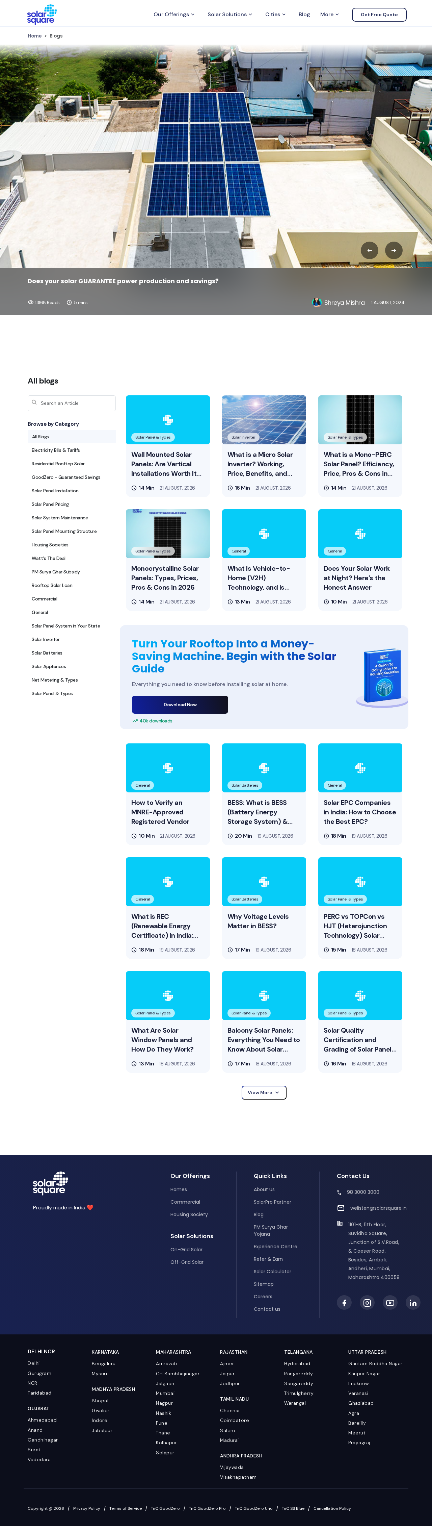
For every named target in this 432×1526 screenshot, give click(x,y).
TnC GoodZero (165, 1508)
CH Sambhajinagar (177, 1374)
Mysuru (100, 1374)
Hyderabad (297, 1363)
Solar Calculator (272, 1271)
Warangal (295, 1403)
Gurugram (39, 1373)
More (330, 14)
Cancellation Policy (332, 1508)
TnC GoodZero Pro (207, 1508)
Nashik (163, 1413)
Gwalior (101, 1410)
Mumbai (165, 1393)
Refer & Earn (268, 1259)
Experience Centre (275, 1246)
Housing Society (189, 1214)
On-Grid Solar (186, 1249)
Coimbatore (234, 1420)
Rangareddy (298, 1374)
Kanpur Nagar (364, 1374)
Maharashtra (173, 1352)
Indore (99, 1420)
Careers (263, 1296)
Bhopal (100, 1401)
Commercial (185, 1202)
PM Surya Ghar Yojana (271, 1230)
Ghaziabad (361, 1403)
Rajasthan (234, 1352)
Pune (161, 1423)
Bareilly (357, 1423)
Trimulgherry (299, 1393)
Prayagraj (359, 1442)
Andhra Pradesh (241, 1456)
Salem (227, 1430)
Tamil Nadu (234, 1399)
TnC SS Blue (293, 1508)
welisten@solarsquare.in (378, 1208)
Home (35, 35)
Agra (353, 1413)
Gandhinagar (43, 1440)
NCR (32, 1383)
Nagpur (164, 1403)
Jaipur (227, 1374)
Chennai (230, 1410)
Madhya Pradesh (113, 1389)
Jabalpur (102, 1430)
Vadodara (39, 1459)
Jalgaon (165, 1383)
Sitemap (264, 1284)
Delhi (34, 1363)
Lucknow (358, 1383)
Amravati (166, 1363)
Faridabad (40, 1393)
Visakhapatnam (238, 1477)
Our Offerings (175, 14)
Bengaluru (104, 1363)
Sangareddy (298, 1383)
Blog (304, 14)
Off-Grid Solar (187, 1262)
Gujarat (39, 1408)
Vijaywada (232, 1467)
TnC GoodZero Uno (254, 1508)
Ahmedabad (42, 1420)
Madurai (229, 1440)
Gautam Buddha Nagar (375, 1363)
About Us (264, 1189)
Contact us (267, 1309)
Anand (35, 1430)
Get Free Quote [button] (379, 14)
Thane (163, 1433)
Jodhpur (230, 1383)
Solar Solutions (230, 14)
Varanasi (358, 1393)
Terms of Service (125, 1508)
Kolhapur (166, 1442)
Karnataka (105, 1352)
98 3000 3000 (363, 1192)
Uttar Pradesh (367, 1352)
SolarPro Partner (272, 1202)
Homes (178, 1189)
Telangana (298, 1352)
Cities (276, 14)
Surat (34, 1450)
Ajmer (227, 1363)
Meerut (357, 1433)
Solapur (165, 1453)
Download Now (180, 705)
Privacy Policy (86, 1508)
